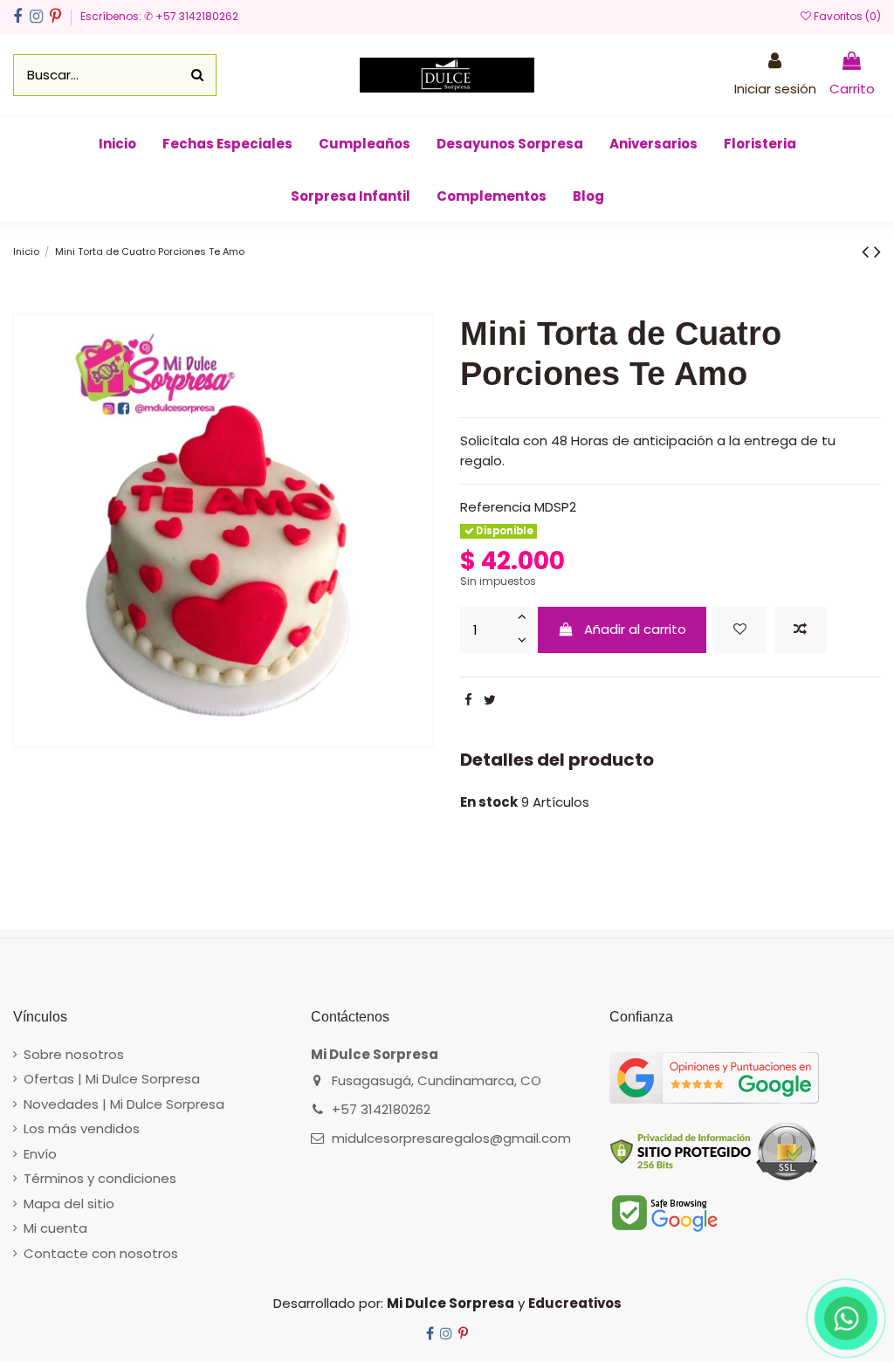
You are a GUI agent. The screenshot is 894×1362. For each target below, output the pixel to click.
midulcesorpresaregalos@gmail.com (451, 1138)
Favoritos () (846, 16)
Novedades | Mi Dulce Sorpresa (124, 1104)
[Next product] (877, 251)
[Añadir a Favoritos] (740, 630)
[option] (223, 530)
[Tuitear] (490, 700)
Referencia (495, 507)
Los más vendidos (82, 1128)
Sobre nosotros (74, 1054)
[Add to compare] (800, 630)
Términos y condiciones (100, 1178)
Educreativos (575, 1303)
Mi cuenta (55, 1228)
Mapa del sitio (69, 1203)
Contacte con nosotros (101, 1253)
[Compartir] (468, 700)
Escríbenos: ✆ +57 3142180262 (159, 16)
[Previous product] (868, 251)
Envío (40, 1154)
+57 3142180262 (381, 1109)
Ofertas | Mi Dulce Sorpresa (112, 1079)
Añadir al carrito (635, 629)
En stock (489, 802)
